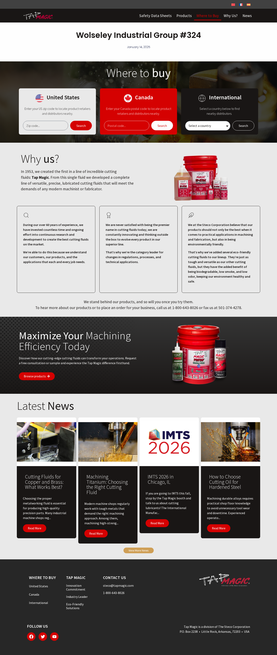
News (247, 15)
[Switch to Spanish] (248, 4)
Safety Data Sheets (155, 15)
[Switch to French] (241, 4)
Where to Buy (207, 15)
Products (184, 15)
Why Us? (231, 15)
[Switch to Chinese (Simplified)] (233, 4)
